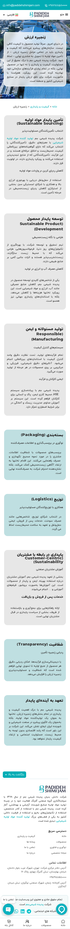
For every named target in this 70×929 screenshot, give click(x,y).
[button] (14, 774)
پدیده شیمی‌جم (35, 904)
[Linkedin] (22, 911)
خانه (54, 106)
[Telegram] (29, 911)
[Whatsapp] (16, 911)
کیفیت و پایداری (39, 106)
